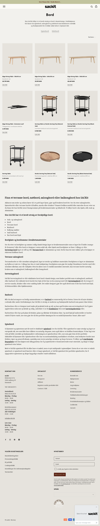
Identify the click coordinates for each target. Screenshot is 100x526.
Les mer (4, 85)
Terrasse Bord (38, 250)
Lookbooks (73, 405)
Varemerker (9, 472)
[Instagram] (10, 439)
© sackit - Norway (10, 520)
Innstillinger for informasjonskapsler (17, 469)
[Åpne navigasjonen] (4, 6)
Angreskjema (74, 385)
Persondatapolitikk (11, 459)
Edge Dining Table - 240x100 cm (44, 76)
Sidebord (55, 31)
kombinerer (53, 309)
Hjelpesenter (74, 379)
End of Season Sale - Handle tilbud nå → (50, 2)
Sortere (91, 37)
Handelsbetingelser (11, 456)
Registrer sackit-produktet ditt (48, 385)
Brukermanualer (76, 392)
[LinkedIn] (19, 439)
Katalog (72, 398)
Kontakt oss (74, 376)
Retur (72, 382)
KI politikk (8, 462)
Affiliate (40, 382)
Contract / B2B (42, 388)
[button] (74, 504)
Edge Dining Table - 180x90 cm (11, 76)
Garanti (72, 408)
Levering (73, 388)
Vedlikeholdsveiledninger (79, 395)
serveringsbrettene (73, 309)
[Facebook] (5, 439)
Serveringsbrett (74, 281)
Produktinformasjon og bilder (80, 401)
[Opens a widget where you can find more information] (86, 514)
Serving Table (6, 173)
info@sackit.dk (10, 418)
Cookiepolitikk (10, 465)
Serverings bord (11, 250)
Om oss (40, 376)
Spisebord (45, 31)
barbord (48, 299)
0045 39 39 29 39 (10, 394)
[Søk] (92, 6)
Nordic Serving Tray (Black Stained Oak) (79, 173)
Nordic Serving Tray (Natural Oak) (45, 173)
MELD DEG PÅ (60, 474)
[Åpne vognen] (96, 6)
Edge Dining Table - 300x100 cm (77, 76)
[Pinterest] (14, 439)
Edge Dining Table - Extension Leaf (13, 124)
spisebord (47, 329)
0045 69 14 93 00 (10, 409)
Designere (41, 379)
